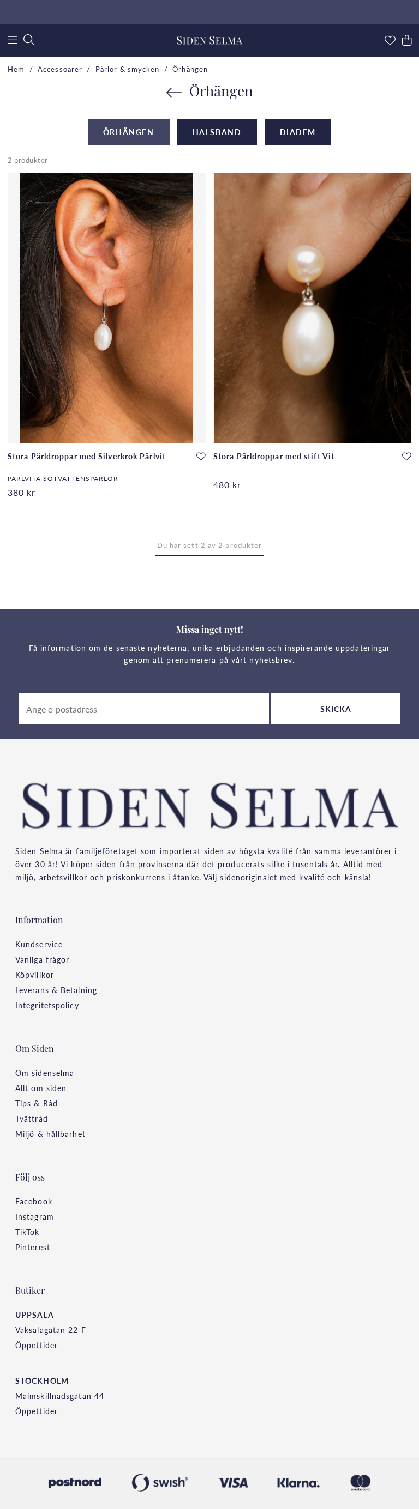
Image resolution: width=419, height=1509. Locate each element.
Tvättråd (31, 1118)
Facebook (33, 1201)
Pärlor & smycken (127, 69)
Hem (16, 69)
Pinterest (32, 1247)
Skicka (336, 708)
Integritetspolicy (47, 1005)
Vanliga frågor (42, 959)
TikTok (27, 1231)
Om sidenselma (44, 1072)
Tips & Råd (36, 1103)
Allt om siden (41, 1087)
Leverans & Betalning (56, 989)
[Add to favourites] (201, 456)
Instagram (34, 1216)
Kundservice (39, 944)
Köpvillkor (34, 974)
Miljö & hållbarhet (50, 1133)
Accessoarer (60, 69)
